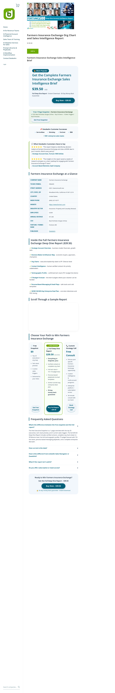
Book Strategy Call (71, 407)
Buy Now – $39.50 (63, 100)
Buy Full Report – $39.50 (53, 408)
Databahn (52, 231)
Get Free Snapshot (40, 120)
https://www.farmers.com (57, 204)
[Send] (19, 687)
